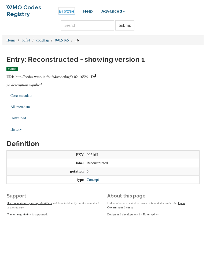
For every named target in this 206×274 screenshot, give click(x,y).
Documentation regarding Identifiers (29, 203)
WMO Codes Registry (23, 8)
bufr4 (26, 40)
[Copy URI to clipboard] (93, 76)
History (16, 129)
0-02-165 (62, 40)
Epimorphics (151, 214)
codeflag (42, 40)
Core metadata (21, 95)
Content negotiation (19, 214)
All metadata (20, 106)
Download (18, 117)
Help (88, 11)
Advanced (111, 11)
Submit (125, 25)
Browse (67, 11)
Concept (93, 179)
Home (11, 40)
